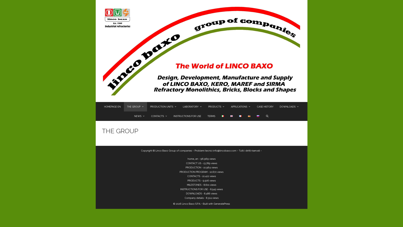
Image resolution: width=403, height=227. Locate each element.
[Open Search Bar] (267, 116)
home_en (193, 158)
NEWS (137, 116)
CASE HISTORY (265, 106)
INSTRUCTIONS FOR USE (187, 116)
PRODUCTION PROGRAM (193, 172)
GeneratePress (222, 203)
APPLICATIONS (239, 106)
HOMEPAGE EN (112, 106)
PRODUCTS (214, 106)
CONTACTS (157, 116)
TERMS (211, 116)
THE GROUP (133, 106)
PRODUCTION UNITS (161, 106)
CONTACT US (193, 163)
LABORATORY (191, 106)
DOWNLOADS (287, 106)
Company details (194, 198)
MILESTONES (194, 184)
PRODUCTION (193, 167)
